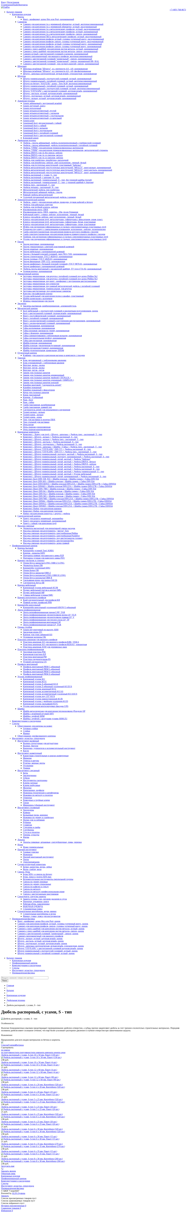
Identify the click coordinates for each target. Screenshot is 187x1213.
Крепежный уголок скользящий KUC (40, 704)
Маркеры (27, 758)
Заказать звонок (8, 1171)
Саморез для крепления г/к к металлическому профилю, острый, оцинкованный (60, 31)
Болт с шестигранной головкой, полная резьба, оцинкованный (52, 313)
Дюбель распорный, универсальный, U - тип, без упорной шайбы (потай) (57, 180)
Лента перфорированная (29, 610)
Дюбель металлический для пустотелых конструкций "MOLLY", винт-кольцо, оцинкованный (67, 167)
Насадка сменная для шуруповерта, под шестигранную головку (53, 538)
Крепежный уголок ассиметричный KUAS (43, 691)
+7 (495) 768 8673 (178, 10)
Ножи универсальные (33, 847)
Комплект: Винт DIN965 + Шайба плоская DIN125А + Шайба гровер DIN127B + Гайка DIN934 (68, 506)
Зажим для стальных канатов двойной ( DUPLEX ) (47, 377)
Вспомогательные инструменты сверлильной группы (48, 879)
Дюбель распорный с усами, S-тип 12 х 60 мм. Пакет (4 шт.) (29, 1070)
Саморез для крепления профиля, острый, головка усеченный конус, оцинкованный (62, 44)
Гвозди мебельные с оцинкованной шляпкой (44, 251)
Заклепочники (29, 775)
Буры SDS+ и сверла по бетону (37, 874)
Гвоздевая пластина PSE (34, 652)
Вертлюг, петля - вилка (33, 368)
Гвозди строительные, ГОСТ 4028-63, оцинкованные (48, 256)
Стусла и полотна (31, 832)
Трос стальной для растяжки (36, 422)
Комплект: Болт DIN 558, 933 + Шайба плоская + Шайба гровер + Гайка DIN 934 (61, 479)
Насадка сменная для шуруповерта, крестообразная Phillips (50, 533)
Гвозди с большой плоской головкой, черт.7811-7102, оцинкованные (55, 254)
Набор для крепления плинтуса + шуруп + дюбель (46, 513)
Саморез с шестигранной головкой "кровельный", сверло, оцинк (48, 933)
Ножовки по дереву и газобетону (38, 817)
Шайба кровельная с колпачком (37, 298)
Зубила (26, 778)
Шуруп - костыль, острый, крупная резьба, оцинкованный (50, 93)
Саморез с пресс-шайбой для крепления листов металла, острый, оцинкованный (60, 49)
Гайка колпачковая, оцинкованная (39, 328)
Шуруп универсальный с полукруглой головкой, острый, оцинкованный (57, 78)
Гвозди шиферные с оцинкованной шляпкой (43, 266)
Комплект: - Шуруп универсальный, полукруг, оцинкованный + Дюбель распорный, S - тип (66, 456)
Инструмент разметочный (30, 753)
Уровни (26, 768)
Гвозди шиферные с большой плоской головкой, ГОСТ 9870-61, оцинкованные (60, 264)
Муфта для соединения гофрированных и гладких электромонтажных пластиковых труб (64, 227)
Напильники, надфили (33, 790)
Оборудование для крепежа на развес (35, 726)
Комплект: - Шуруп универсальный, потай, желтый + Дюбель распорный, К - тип (61, 469)
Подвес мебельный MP (33, 592)
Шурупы (22, 76)
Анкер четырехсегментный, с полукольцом (43, 115)
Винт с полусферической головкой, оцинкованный (47, 316)
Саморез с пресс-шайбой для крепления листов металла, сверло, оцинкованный (60, 51)
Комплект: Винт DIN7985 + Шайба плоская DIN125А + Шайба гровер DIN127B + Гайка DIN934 (68, 499)
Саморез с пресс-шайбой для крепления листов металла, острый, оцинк (51, 928)
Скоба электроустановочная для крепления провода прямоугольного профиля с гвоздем (64, 234)
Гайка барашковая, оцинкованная (38, 326)
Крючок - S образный (33, 397)
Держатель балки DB (33, 565)
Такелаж (21, 358)
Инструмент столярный (29, 807)
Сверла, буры (24, 872)
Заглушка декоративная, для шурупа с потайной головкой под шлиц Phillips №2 (60, 276)
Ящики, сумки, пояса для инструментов (41, 916)
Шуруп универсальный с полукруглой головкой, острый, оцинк (48, 951)
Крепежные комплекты (28, 432)
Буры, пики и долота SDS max (37, 877)
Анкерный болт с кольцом (35, 128)
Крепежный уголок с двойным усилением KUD (45, 701)
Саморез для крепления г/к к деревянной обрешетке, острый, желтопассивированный (63, 24)
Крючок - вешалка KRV (34, 553)
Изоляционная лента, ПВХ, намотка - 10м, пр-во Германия (50, 212)
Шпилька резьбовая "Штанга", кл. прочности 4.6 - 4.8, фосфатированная (57, 71)
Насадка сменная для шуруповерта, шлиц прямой (46, 543)
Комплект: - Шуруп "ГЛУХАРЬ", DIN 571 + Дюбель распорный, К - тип (57, 449)
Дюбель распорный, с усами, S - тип (40, 175)
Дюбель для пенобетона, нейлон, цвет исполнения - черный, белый (54, 162)
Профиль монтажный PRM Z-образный (41, 674)
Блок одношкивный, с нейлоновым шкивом (43, 363)
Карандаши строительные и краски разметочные (46, 755)
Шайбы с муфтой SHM (33, 716)
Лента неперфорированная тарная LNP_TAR (44, 612)
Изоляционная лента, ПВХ (35, 209)
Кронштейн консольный (29, 605)
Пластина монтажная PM (35, 657)
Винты (21, 17)
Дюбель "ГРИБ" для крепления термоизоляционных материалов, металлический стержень (65, 150)
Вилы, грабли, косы (32, 869)
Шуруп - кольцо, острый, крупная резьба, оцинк (40, 938)
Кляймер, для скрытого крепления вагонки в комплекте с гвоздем (54, 355)
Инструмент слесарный (29, 770)
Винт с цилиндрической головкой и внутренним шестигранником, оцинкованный (61, 321)
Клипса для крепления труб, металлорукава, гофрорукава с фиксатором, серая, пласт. (63, 219)
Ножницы (27, 854)
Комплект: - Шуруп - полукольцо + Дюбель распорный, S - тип (52, 444)
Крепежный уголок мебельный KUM (40, 587)
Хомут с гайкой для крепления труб (39, 523)
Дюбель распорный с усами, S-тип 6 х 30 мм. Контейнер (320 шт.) (32, 1129)
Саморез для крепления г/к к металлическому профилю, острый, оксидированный (61, 29)
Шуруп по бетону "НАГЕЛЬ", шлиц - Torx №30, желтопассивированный (57, 83)
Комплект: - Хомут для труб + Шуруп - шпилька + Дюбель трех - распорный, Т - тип (62, 434)
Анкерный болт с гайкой (34, 125)
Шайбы (21, 709)
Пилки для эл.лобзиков (34, 820)
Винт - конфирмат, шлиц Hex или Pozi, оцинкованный (48, 19)
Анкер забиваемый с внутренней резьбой (42, 103)
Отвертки (27, 797)
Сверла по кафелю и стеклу (36, 886)
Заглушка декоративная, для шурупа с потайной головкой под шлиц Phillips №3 (60, 279)
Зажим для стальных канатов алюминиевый (43, 375)
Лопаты (21, 840)
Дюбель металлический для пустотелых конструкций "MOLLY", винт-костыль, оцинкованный (67, 170)
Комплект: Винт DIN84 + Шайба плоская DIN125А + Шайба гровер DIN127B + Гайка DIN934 (67, 501)
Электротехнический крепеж (31, 200)
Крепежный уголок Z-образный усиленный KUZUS (47, 686)
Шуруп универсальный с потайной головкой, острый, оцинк (46, 953)
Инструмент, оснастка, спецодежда (28, 738)
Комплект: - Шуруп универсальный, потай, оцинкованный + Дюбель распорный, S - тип (64, 476)
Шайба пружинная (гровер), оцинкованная (43, 348)
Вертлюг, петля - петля (33, 370)
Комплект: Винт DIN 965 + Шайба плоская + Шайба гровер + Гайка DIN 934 (59, 496)
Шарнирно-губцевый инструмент (39, 805)
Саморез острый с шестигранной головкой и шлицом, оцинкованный (55, 54)
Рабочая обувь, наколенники (36, 904)
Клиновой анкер (30, 138)
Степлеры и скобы (31, 827)
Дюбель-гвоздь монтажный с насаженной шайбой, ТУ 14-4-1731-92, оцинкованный (62, 269)
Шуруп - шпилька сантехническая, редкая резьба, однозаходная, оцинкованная (60, 73)
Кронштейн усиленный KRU (36, 568)
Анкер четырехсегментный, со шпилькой (42, 118)
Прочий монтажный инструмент (38, 857)
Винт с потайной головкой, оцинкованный (43, 318)
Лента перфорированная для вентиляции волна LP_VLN (49, 615)
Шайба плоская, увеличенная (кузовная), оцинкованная (49, 345)
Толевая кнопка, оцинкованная (37, 271)
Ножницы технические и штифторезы (41, 793)
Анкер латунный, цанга (34, 106)
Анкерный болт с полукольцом (37, 130)
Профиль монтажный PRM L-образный (41, 669)
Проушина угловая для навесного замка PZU (44, 558)
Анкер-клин (28, 120)
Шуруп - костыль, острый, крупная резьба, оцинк (41, 941)
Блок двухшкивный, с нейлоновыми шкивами (44, 360)
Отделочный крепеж (27, 353)
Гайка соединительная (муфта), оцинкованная (44, 338)
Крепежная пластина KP (34, 654)
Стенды (15, 723)
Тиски (26, 802)
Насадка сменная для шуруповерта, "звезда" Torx (46, 531)
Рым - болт (28, 400)
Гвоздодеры (28, 810)
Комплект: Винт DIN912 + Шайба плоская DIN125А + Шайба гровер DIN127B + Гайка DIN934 (68, 503)
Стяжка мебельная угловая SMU (38, 595)
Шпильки (22, 66)
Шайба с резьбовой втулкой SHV (38, 713)
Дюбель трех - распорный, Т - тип (39, 185)
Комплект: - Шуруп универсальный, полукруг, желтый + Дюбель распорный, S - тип (62, 454)
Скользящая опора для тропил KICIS (40, 580)
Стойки (26, 731)
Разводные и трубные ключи (36, 800)
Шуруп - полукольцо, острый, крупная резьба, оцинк (42, 943)
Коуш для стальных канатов (36, 392)
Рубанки (27, 822)
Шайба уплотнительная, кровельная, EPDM (43, 350)
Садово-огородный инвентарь (32, 864)
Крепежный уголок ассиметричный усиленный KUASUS (50, 694)
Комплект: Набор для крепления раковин (42, 508)
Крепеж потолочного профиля (32, 597)
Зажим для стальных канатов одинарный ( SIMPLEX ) (48, 380)
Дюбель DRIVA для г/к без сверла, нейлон (42, 153)
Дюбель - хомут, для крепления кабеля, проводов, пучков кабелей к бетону (58, 202)
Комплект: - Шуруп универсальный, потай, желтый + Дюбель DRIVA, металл (59, 461)
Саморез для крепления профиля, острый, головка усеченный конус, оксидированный (63, 39)
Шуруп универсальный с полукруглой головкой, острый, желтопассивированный (61, 88)
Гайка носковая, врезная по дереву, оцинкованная (46, 330)
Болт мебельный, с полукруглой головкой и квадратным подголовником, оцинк (60, 311)
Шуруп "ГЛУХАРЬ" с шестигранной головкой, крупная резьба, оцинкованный (60, 91)
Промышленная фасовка (23, 919)
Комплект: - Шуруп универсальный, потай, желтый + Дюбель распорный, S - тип (61, 466)
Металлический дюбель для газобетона (41, 190)
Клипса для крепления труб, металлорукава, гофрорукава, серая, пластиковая (59, 224)
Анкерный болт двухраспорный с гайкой (42, 123)
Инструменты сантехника (35, 780)
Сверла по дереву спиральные (37, 884)
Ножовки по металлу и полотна (38, 795)
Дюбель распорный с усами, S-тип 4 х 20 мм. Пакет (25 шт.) (29, 1092)
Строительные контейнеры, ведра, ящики (37, 911)
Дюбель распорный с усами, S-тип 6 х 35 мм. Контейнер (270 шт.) (32, 1144)
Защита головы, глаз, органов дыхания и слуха (45, 899)
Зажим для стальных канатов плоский (41, 382)
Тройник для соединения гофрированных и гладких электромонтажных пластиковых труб (65, 237)
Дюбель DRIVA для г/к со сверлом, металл (43, 155)
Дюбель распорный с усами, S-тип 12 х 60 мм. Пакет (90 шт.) (29, 1077)
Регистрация (13, 2)
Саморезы (22, 22)
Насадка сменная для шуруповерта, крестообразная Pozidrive (51, 536)
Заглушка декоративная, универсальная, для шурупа (47, 288)
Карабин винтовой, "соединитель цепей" (42, 385)
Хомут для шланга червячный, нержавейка (43, 518)
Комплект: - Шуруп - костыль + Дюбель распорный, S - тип (51, 442)
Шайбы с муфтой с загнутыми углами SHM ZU (45, 718)
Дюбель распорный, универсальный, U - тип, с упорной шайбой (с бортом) (58, 182)
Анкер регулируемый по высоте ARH (40, 629)
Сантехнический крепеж (29, 516)
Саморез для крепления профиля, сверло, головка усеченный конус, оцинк (53, 926)
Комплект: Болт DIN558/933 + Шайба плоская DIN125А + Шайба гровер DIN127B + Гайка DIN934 (69, 484)
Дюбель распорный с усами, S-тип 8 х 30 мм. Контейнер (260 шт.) (32, 1159)
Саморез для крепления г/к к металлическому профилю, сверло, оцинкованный (60, 34)
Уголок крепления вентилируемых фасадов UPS (45, 706)
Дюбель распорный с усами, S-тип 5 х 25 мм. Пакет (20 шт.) (29, 1107)
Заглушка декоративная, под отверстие (41, 284)
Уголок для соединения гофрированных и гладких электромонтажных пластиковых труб (65, 239)
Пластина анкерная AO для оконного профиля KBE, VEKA (51, 642)
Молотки (27, 788)
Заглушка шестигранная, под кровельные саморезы (47, 291)
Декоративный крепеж (28, 274)
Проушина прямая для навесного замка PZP (43, 555)
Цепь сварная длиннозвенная (36, 427)
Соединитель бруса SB (33, 583)
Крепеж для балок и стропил (31, 560)
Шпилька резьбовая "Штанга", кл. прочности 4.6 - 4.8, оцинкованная (55, 69)
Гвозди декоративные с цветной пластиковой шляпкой (48, 246)
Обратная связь (8, 1173)
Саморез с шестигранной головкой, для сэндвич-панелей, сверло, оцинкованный (61, 64)
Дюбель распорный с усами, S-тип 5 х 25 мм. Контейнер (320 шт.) (32, 1099)
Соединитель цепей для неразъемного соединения (46, 410)
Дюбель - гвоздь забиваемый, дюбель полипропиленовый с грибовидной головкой (62, 143)
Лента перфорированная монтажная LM (42, 622)
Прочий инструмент (27, 849)
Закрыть (5, 1196)
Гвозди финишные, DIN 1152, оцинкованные (44, 261)
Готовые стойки (30, 728)
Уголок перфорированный (30, 676)
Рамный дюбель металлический (38, 195)
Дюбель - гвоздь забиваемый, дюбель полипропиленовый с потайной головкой (60, 145)
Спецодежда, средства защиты (32, 896)
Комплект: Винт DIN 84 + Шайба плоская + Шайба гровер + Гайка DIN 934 (58, 491)
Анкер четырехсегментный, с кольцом (41, 113)
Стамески (27, 825)
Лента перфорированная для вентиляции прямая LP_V (48, 617)
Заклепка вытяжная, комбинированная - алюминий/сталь (49, 306)
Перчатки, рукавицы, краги (36, 901)
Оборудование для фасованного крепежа (37, 736)
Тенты (26, 859)
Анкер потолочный (32, 108)
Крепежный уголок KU (34, 679)
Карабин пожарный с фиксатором (39, 390)
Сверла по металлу (32, 889)
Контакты (23, 5)
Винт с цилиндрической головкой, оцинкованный (46, 323)
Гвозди (21, 242)
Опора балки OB (31, 570)
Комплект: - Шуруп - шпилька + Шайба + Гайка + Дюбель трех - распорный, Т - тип (62, 447)
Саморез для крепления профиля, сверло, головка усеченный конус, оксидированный (63, 41)
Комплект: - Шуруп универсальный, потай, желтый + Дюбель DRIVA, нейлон (59, 464)
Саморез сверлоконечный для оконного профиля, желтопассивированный (57, 56)
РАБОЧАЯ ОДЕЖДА (33, 906)
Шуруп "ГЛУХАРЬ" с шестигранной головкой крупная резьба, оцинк (50, 948)
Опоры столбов (25, 627)
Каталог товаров (14, 12)
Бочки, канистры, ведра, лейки (37, 867)
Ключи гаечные (30, 783)
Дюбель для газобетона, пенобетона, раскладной (45, 160)
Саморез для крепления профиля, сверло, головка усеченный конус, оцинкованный (62, 46)
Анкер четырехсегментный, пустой (39, 111)
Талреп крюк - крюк (32, 417)
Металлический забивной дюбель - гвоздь (42, 192)
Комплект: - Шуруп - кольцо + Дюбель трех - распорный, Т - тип (53, 439)
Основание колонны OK (34, 637)
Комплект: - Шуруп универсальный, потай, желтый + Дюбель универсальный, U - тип (63, 471)
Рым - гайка (28, 402)
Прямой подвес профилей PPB (37, 602)
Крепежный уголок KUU (35, 681)
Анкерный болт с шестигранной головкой (43, 135)
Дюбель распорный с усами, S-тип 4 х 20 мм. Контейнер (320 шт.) (32, 1084)
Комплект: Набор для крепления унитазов (42, 511)
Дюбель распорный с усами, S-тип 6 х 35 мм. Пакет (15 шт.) (29, 1151)
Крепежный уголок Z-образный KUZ (40, 684)
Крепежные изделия (21, 14)
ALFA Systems (18, 1193)
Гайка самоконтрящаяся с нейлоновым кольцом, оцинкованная (52, 335)
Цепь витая (28, 424)
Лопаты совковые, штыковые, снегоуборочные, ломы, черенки (52, 842)
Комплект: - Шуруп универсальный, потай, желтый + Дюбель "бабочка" (57, 459)
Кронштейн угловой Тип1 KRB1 (38, 550)
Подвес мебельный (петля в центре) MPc (42, 590)
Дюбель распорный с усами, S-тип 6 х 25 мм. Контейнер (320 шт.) (32, 1114)
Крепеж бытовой (25, 548)
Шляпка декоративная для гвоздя (38, 301)
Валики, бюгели (30, 746)
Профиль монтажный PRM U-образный (41, 671)
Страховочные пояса (32, 909)
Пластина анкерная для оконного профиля (37, 639)
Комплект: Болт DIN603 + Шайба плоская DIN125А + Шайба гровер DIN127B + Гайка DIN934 (67, 486)
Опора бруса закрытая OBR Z (37, 573)
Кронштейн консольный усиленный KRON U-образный (49, 607)
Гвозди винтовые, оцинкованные (38, 244)
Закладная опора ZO (32, 632)
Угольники (28, 765)
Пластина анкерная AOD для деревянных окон (45, 647)
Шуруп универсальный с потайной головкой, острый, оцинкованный (55, 86)
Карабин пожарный (32, 387)
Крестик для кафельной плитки (37, 293)
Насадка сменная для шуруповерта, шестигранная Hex (48, 541)
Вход (3, 2)
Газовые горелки (31, 852)
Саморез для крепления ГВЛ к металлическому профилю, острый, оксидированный (62, 36)
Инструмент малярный (28, 741)
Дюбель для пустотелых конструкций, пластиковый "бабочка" (52, 165)
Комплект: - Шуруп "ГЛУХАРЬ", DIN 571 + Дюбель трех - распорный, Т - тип (60, 452)
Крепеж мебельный (27, 585)
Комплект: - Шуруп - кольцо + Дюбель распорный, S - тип (50, 437)
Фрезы (26, 837)
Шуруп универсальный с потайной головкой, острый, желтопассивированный (60, 81)
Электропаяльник (31, 862)
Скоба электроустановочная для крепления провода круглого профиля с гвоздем (60, 232)
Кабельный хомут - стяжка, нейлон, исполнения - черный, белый (53, 214)
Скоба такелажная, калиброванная (39, 405)
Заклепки (22, 303)
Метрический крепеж (28, 308)
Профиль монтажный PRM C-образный (41, 667)
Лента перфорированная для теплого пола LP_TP (46, 620)
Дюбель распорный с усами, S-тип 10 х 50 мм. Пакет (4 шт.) (29, 1062)
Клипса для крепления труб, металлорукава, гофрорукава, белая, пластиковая (59, 222)
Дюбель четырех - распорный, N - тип (41, 187)
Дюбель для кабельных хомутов (38, 204)
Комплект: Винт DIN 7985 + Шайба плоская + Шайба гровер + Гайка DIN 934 (59, 489)
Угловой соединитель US (35, 662)
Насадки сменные (26, 526)
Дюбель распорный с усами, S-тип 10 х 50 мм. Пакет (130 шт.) (30, 1055)
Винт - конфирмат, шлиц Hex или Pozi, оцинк (39, 921)
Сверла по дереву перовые (35, 882)
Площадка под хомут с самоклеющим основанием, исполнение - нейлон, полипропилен (64, 229)
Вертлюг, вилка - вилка (34, 365)
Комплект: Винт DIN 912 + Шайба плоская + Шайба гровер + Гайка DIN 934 (59, 494)
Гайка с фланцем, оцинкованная (38, 333)
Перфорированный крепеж (24, 545)
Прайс (15, 5)
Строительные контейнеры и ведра (39, 914)
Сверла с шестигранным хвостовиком (40, 894)
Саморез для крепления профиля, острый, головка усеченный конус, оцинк (53, 924)
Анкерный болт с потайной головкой (40, 133)
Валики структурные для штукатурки (40, 743)
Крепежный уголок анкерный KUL (39, 689)
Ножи (20, 844)
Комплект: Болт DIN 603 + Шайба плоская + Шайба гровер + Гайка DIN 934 (58, 481)
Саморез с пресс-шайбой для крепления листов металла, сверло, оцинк (51, 931)
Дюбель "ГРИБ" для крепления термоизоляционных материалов (53, 148)
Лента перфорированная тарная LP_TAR (42, 625)
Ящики (26, 733)
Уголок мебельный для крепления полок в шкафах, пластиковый (53, 296)
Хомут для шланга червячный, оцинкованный (44, 521)
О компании (7, 5)
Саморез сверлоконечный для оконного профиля (40, 936)
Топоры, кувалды (31, 835)
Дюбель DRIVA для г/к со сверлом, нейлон (43, 157)
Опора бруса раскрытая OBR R (37, 578)
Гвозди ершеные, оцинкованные (38, 249)
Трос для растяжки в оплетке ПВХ (39, 419)
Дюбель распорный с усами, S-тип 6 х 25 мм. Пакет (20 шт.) (29, 1121)
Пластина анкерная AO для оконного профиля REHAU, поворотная (55, 644)
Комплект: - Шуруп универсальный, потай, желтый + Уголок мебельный (57, 474)
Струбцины (28, 830)
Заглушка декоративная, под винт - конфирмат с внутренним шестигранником (60, 281)
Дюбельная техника (27, 140)
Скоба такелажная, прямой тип (37, 407)
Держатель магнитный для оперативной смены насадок (49, 528)
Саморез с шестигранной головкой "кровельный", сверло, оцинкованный (57, 59)
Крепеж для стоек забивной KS (37, 634)
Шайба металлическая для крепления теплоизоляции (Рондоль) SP (54, 711)
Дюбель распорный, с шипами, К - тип (41, 177)
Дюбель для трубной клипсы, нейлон (40, 207)
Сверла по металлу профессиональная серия (43, 891)
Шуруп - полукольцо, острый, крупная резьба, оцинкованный (52, 96)
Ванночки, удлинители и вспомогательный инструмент (49, 748)
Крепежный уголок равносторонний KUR (43, 699)
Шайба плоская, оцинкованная (37, 343)
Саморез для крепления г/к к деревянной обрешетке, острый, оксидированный (60, 27)
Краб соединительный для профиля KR (41, 600)
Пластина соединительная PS (37, 659)
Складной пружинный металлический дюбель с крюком (49, 197)
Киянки (26, 812)
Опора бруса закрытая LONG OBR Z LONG (43, 563)
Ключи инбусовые (31, 785)
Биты (25, 773)
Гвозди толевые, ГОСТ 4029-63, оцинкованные (45, 259)
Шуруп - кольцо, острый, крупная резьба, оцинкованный (49, 98)
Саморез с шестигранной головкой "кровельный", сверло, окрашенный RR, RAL (61, 61)
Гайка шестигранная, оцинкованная (40, 340)
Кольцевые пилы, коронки (35, 815)
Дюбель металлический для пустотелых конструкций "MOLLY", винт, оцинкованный (63, 172)
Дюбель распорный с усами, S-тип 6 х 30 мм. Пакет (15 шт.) (29, 1136)
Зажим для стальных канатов (36, 372)
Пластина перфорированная (31, 649)
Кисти (26, 751)
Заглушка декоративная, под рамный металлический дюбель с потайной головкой (61, 286)
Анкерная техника (26, 101)
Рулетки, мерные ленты (34, 763)
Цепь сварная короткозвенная (37, 429)
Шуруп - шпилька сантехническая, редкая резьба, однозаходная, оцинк (51, 946)
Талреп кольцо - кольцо (34, 412)
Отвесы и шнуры (31, 760)
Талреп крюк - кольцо (33, 414)
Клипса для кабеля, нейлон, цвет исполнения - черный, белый (52, 217)
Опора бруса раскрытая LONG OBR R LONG (44, 575)
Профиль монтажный (28, 664)
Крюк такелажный (31, 395)
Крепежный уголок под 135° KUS (39, 696)
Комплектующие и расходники (26, 721)
